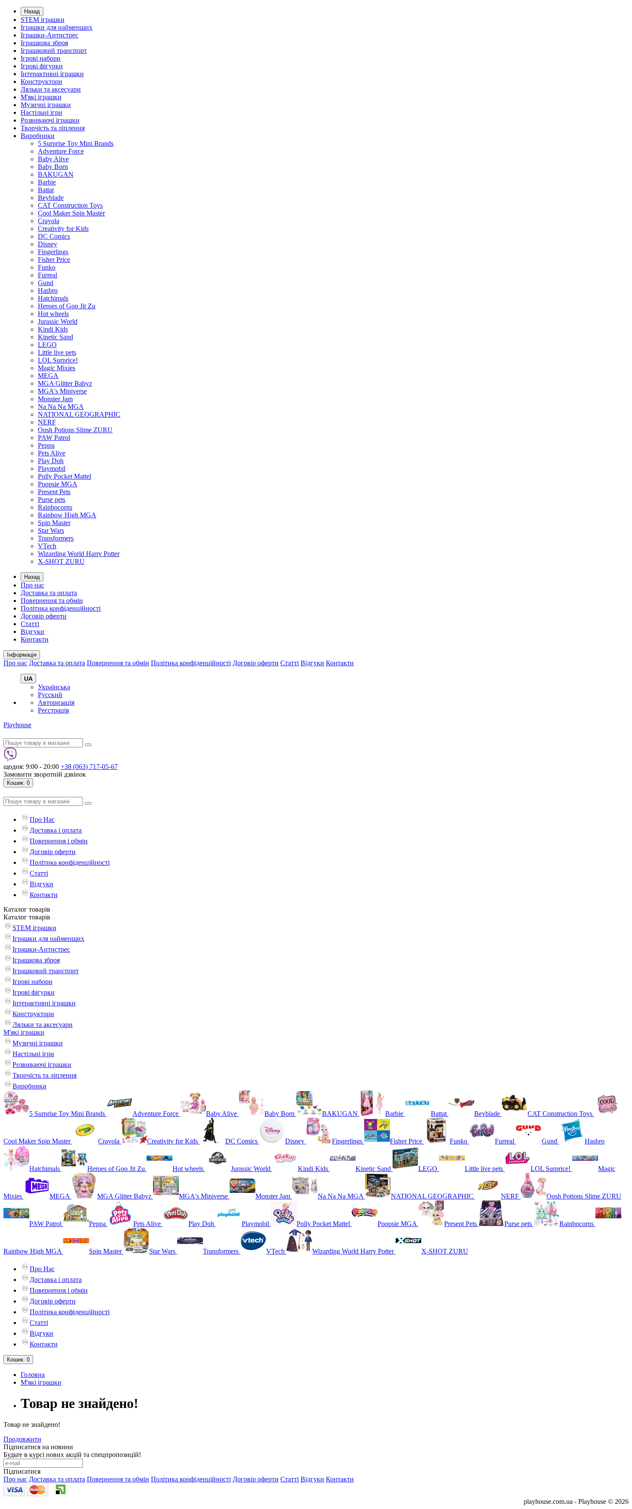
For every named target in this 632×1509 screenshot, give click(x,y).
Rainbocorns (55, 507)
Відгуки (32, 631)
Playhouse (17, 724)
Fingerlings (53, 251)
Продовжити (22, 1439)
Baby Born (53, 166)
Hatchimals (53, 298)
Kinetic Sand (55, 337)
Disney (47, 244)
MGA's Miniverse (62, 391)
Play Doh (51, 460)
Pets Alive (51, 453)
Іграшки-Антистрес (49, 35)
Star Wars (51, 530)
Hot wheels (53, 313)
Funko (46, 267)
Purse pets (51, 499)
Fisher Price (54, 259)
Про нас (32, 585)
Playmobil (51, 468)
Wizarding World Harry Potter (79, 553)
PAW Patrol (54, 437)
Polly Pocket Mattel (64, 476)
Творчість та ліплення (53, 128)
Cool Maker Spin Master (71, 213)
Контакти (35, 639)
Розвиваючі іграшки (50, 120)
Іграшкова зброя (44, 42)
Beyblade (51, 197)
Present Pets (54, 491)
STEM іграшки (42, 19)
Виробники (38, 135)
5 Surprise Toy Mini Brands (76, 143)
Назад (32, 11)
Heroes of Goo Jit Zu (66, 306)
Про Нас (42, 819)
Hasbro (48, 290)
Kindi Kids (53, 329)
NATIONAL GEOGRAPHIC (79, 414)
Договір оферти (44, 616)
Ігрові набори (41, 58)
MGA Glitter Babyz (65, 383)
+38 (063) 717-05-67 (89, 766)
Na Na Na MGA (61, 406)
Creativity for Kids (63, 228)
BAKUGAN (56, 174)
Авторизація (56, 702)
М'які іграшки (41, 97)
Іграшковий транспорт (54, 50)
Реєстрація (53, 710)
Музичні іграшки (46, 104)
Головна (33, 1374)
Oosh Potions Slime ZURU (75, 429)
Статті (30, 623)
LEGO (47, 344)
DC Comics (54, 236)
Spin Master (54, 522)
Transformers (56, 538)
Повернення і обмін (59, 841)
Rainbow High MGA (67, 515)
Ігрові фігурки (42, 66)
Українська (54, 687)
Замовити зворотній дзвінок (44, 774)
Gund (45, 282)
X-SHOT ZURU (61, 561)
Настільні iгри (41, 112)
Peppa (46, 445)
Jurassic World (57, 321)
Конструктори (41, 81)
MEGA (48, 375)
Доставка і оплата (56, 830)
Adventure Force (61, 151)
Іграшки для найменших (56, 27)
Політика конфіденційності (61, 608)
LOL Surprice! (58, 360)
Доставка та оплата (49, 592)
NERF (47, 422)
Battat (46, 190)
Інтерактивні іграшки (52, 73)
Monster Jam (55, 399)
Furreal (47, 275)
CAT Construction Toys (70, 205)
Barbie (47, 182)
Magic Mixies (56, 368)
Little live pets (57, 352)
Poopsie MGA (57, 484)
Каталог (26, 917)
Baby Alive (53, 159)
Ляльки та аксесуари (51, 89)
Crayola (48, 220)
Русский (50, 694)
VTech (47, 546)
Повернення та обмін (52, 600)
